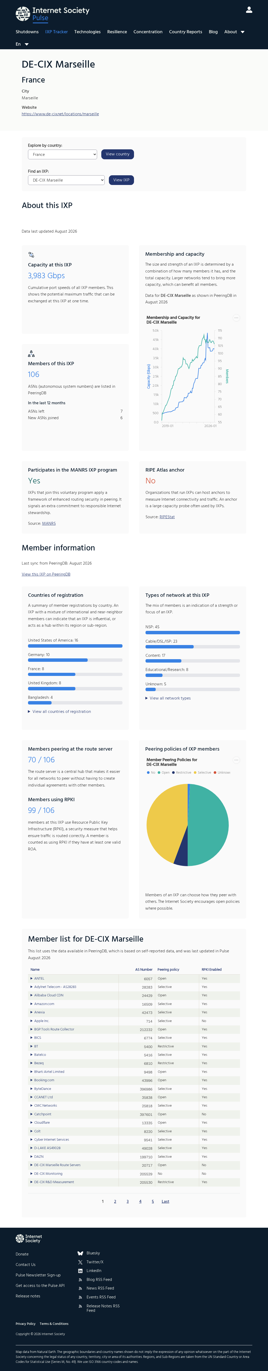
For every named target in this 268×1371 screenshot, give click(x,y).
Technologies (87, 32)
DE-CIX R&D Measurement (54, 1182)
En (18, 44)
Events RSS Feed (101, 1297)
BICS (37, 1038)
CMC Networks (45, 1106)
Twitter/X (95, 1262)
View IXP (121, 180)
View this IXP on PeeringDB (46, 574)
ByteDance (42, 1089)
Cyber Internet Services (51, 1140)
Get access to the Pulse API (40, 1286)
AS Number (143, 970)
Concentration (148, 32)
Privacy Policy (26, 1323)
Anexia (39, 1012)
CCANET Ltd (43, 1097)
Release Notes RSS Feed (103, 1308)
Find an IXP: (38, 172)
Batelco (40, 1055)
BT (36, 1047)
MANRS (49, 523)
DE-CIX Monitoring (48, 1174)
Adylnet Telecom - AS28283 (55, 987)
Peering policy (168, 970)
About (230, 32)
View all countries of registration (61, 712)
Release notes (28, 1296)
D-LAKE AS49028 (47, 1148)
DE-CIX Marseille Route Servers (57, 1165)
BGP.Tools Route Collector (54, 1030)
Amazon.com (44, 1004)
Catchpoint (42, 1114)
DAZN (38, 1157)
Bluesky (93, 1253)
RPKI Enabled (212, 970)
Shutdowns (27, 32)
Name (35, 970)
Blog (213, 32)
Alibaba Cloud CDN (48, 995)
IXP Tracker (56, 32)
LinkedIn (94, 1271)
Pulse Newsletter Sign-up (38, 1275)
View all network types (170, 698)
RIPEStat (167, 517)
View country (118, 154)
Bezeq (39, 1063)
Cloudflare (42, 1123)
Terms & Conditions (54, 1323)
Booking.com (44, 1080)
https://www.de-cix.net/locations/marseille (60, 114)
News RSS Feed (100, 1288)
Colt (37, 1131)
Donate (22, 1254)
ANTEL (39, 979)
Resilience (117, 32)
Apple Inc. (41, 1021)
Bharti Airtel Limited (49, 1072)
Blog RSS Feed (99, 1280)
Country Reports (185, 32)
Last (165, 1201)
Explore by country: (45, 146)
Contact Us (26, 1265)
